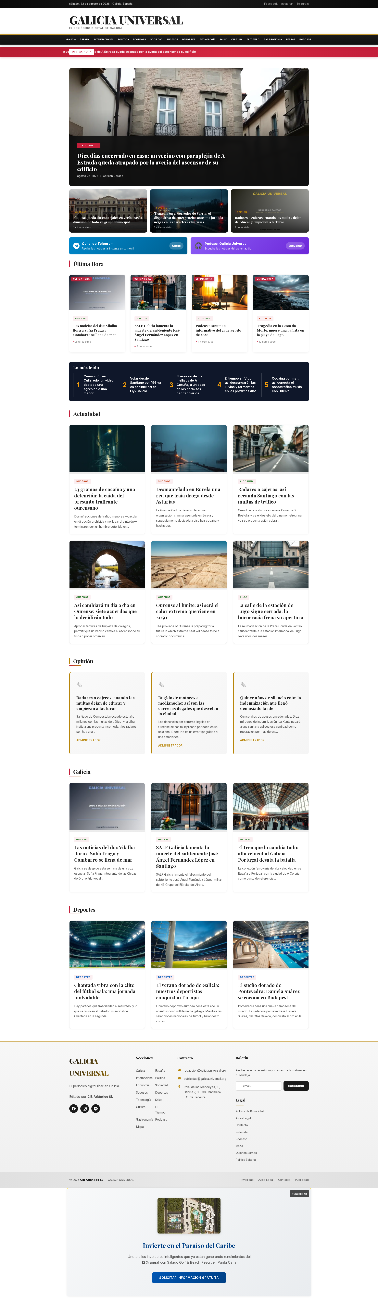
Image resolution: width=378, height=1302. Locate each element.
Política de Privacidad (250, 1111)
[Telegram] (95, 1108)
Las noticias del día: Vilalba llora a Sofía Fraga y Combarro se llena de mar (95, 330)
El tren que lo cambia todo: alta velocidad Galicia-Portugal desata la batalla (268, 853)
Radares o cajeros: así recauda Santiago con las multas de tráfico (266, 495)
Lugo (243, 597)
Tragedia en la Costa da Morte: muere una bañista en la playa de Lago (280, 330)
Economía (139, 39)
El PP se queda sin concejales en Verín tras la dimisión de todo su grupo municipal (107, 219)
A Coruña (247, 481)
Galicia (71, 39)
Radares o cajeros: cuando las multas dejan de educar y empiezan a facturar (268, 219)
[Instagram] (84, 1108)
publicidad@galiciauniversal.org (205, 1079)
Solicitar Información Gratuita (189, 1278)
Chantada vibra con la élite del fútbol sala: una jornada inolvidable (104, 991)
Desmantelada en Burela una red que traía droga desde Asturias (188, 495)
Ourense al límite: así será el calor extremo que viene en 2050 (187, 611)
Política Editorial (246, 1159)
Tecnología (207, 39)
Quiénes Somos (246, 1152)
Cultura (237, 39)
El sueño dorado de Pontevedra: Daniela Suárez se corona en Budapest (269, 991)
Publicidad (242, 1132)
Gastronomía (273, 39)
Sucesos (172, 39)
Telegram (303, 3)
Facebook (270, 3)
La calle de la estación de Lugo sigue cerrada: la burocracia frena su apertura (270, 611)
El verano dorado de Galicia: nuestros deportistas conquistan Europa (187, 991)
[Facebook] (73, 1108)
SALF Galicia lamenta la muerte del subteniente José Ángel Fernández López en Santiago (157, 332)
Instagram (287, 3)
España (85, 39)
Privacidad (247, 1179)
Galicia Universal (126, 19)
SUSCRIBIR (296, 1086)
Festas (291, 39)
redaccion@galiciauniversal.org (205, 1070)
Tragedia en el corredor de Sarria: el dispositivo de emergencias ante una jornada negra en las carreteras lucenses (188, 217)
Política (123, 39)
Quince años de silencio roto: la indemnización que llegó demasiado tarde (270, 703)
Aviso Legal (243, 1118)
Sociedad (156, 39)
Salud (223, 39)
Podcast (305, 39)
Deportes (188, 39)
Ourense (80, 212)
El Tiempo (253, 39)
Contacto (242, 1125)
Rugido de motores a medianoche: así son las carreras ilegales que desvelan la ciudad (188, 705)
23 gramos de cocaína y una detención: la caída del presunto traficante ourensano (104, 498)
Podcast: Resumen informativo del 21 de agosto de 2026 (218, 330)
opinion (242, 212)
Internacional (104, 39)
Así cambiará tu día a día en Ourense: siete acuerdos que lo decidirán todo (105, 611)
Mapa (140, 1127)
